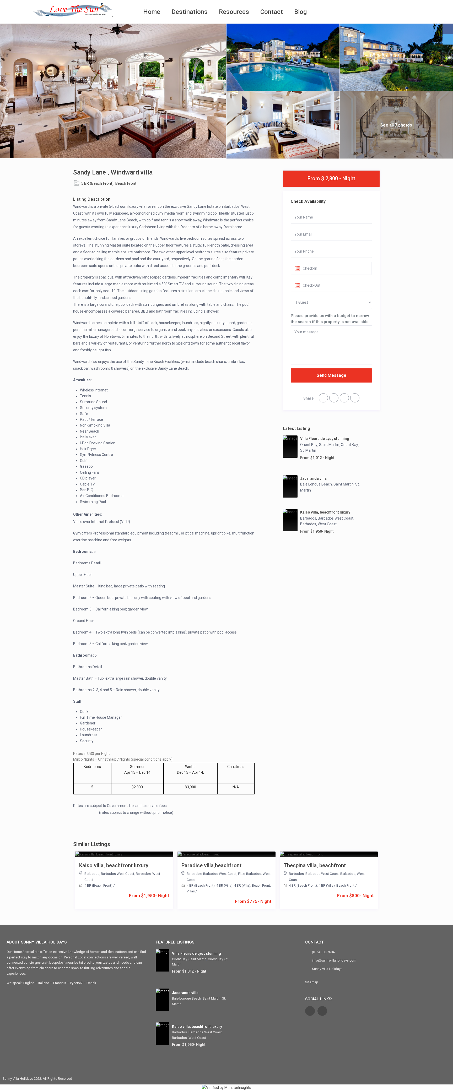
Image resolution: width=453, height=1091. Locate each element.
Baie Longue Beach (316, 484)
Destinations (189, 11)
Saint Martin (329, 445)
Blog (300, 11)
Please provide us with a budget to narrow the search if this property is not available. (330, 318)
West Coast (327, 524)
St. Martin (308, 450)
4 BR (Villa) (224, 885)
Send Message (331, 375)
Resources (234, 11)
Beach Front (125, 183)
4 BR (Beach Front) (98, 885)
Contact (271, 11)
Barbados (308, 518)
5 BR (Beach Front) (97, 183)
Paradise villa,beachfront (211, 865)
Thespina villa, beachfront (315, 865)
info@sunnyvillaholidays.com (334, 960)
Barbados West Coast (335, 518)
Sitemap (311, 982)
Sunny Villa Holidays (327, 969)
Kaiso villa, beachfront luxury (325, 512)
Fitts (241, 874)
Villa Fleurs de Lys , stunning (324, 439)
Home (151, 11)
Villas (191, 891)
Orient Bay (308, 445)
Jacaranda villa (313, 478)
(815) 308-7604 (323, 952)
